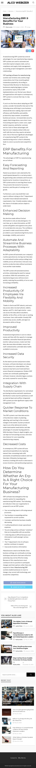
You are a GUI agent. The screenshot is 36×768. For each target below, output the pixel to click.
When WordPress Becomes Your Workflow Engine (22, 647)
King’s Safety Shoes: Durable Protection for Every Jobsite (22, 659)
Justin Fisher (19, 626)
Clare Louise (9, 27)
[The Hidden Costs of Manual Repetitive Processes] (18, 696)
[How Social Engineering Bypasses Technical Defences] (6, 712)
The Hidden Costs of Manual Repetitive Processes (22, 622)
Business (6, 15)
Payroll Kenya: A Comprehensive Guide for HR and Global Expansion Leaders (23, 635)
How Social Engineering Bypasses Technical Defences (23, 710)
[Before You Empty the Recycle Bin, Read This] (6, 721)
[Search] (33, 2)
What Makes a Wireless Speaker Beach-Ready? (23, 738)
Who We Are (22, 758)
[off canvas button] (2, 2)
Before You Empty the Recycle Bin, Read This (22, 719)
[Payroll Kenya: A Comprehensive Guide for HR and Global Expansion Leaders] (6, 730)
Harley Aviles (19, 639)
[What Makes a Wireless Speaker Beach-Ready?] (6, 739)
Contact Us (13, 758)
